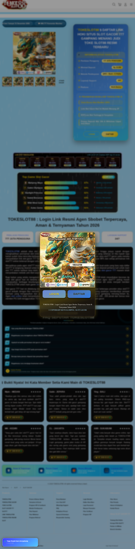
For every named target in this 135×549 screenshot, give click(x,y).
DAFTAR (79, 294)
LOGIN (54, 294)
